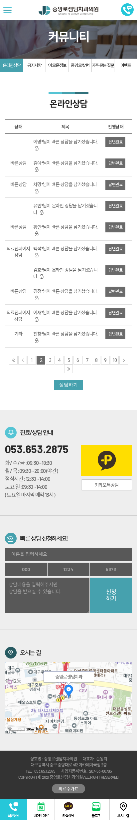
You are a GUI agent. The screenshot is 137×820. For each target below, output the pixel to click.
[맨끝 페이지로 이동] (68, 369)
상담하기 (68, 384)
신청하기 (111, 595)
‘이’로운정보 (57, 65)
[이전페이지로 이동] (23, 360)
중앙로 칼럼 (80, 65)
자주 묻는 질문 (103, 65)
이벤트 (125, 65)
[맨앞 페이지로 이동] (13, 360)
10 (114, 360)
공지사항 (34, 65)
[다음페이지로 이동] (124, 360)
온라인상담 (11, 65)
